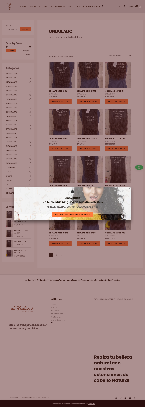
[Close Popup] (129, 188)
